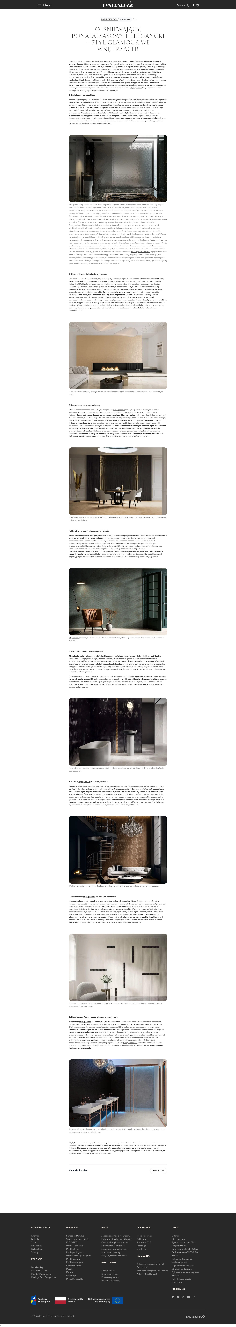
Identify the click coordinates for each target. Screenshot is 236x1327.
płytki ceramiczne (110, 107)
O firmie (175, 1236)
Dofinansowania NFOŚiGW (185, 1249)
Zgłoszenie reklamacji (147, 1274)
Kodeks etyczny (179, 1262)
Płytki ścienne (73, 1249)
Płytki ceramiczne (74, 1246)
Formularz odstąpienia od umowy (152, 1271)
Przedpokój (36, 1246)
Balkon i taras (37, 1249)
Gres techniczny (73, 1265)
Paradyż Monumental (41, 1274)
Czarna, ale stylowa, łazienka (114, 1242)
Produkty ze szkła (74, 1279)
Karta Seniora (107, 1271)
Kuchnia (35, 1236)
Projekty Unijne (179, 1246)
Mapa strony (178, 1282)
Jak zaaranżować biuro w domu (115, 1236)
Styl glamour (74, 638)
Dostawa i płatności (110, 1277)
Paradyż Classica (39, 1271)
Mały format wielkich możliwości (116, 1239)
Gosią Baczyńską (130, 1043)
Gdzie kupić (142, 1267)
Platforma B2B (144, 1242)
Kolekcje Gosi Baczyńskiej (43, 1277)
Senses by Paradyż (75, 1236)
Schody (34, 1252)
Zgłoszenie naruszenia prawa (185, 1272)
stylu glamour (136, 88)
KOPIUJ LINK (158, 1171)
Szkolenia (141, 1249)
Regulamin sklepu (109, 1274)
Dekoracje (71, 1275)
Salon (34, 1242)
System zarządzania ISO (183, 1242)
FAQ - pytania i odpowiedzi (114, 1256)
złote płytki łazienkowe (111, 113)
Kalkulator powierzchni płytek (150, 1264)
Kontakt (176, 1275)
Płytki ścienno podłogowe (78, 1256)
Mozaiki (70, 1269)
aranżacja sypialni (81, 1027)
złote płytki (95, 305)
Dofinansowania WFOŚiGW (185, 1252)
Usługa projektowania (182, 1259)
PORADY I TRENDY (109, 19)
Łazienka (35, 1239)
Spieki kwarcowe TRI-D (77, 1239)
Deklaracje (141, 1239)
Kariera (175, 1256)
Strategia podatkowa (182, 1269)
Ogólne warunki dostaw (183, 1265)
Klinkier (69, 1272)
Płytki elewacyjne (74, 1262)
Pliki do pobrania (144, 1236)
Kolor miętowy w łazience (113, 1246)
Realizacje (141, 1246)
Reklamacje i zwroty (110, 1280)
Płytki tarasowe (73, 1259)
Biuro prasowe (178, 1239)
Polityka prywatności (182, 1279)
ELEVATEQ (71, 1242)
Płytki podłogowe (74, 1252)
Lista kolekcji (37, 1267)
